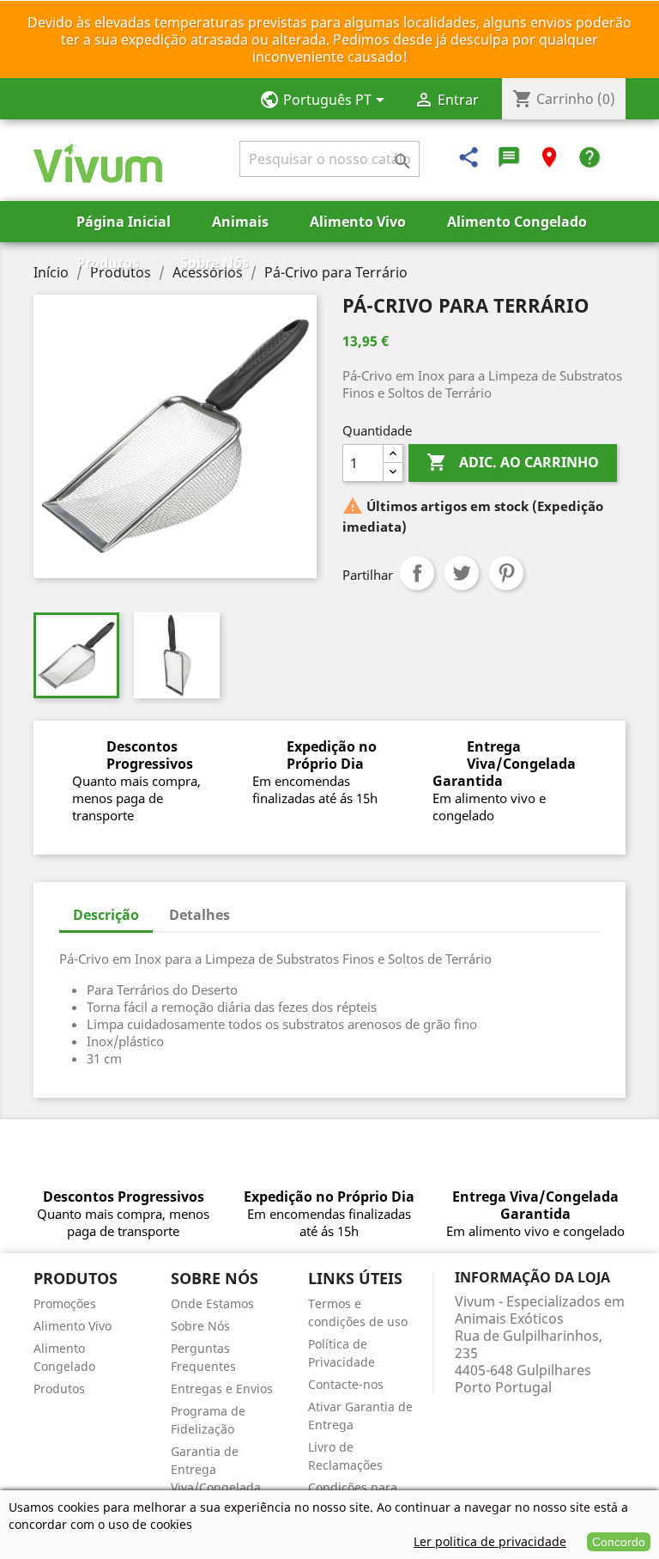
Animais (240, 221)
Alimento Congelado (517, 221)
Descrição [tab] (106, 914)
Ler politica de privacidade (490, 1541)
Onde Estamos (212, 1303)
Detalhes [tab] (199, 914)
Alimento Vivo (358, 221)
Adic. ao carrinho (512, 462)
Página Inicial (123, 221)
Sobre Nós (214, 262)
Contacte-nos (346, 1384)
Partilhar (417, 573)
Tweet (461, 573)
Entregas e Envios (222, 1388)
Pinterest (506, 573)
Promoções (64, 1303)
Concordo (618, 1542)
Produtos (107, 262)
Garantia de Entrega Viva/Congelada (216, 1469)
